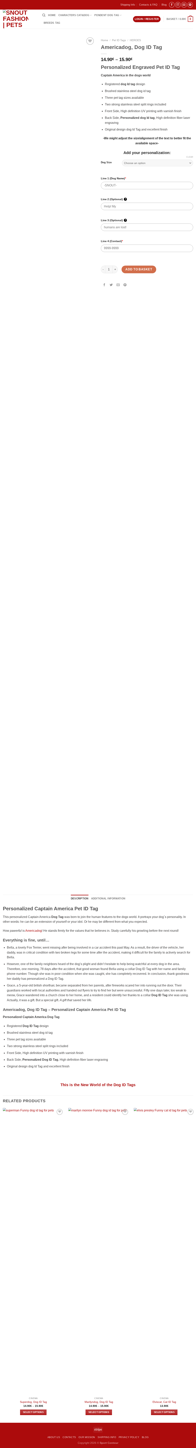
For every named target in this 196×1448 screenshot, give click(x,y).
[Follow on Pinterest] (190, 4)
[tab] (79, 898)
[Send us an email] (184, 4)
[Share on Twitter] (111, 285)
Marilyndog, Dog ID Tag (99, 1401)
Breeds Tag (52, 22)
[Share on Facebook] (104, 285)
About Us (53, 1437)
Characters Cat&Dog (73, 15)
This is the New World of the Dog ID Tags (98, 1085)
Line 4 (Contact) (112, 241)
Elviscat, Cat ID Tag (164, 1401)
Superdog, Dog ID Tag (33, 1401)
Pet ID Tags (119, 40)
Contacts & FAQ (148, 4)
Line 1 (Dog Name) (113, 178)
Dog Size (106, 162)
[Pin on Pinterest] (125, 285)
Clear (189, 157)
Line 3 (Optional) (113, 220)
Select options (33, 1412)
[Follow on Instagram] (178, 4)
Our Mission (86, 1437)
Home (52, 15)
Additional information (108, 898)
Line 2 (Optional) (113, 199)
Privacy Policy (129, 1437)
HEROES (135, 40)
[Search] (43, 15)
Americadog (33, 930)
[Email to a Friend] (118, 285)
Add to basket (138, 269)
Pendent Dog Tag (106, 15)
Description (79, 898)
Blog (164, 4)
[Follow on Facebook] (172, 4)
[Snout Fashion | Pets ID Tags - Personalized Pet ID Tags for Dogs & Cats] (20, 19)
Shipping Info (127, 4)
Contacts (69, 1437)
